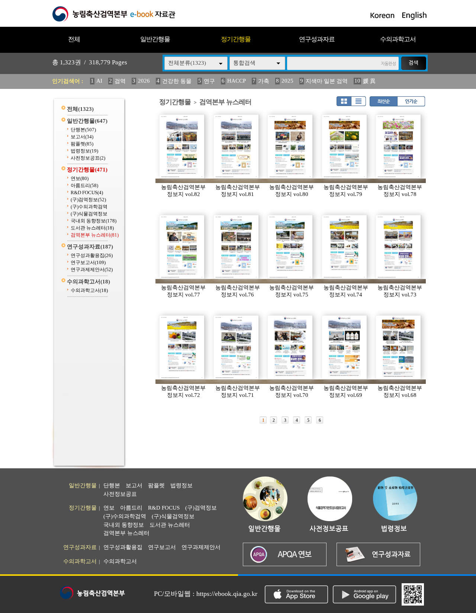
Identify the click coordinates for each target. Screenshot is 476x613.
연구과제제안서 (92, 269)
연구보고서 (88, 262)
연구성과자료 (317, 39)
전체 (74, 39)
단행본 (83, 129)
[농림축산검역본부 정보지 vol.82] (182, 147)
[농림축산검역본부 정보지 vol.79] (345, 147)
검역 (120, 81)
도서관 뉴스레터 (92, 228)
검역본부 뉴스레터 (95, 235)
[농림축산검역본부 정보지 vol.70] (290, 347)
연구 (209, 81)
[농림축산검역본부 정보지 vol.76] (236, 247)
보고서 (82, 136)
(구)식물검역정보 (89, 213)
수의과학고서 (398, 39)
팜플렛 (82, 144)
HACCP (236, 81)
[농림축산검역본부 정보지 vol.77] (182, 247)
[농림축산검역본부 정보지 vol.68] (399, 347)
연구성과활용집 (92, 255)
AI (99, 81)
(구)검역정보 (88, 199)
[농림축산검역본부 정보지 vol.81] (236, 147)
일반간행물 (155, 39)
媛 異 (369, 81)
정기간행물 (236, 39)
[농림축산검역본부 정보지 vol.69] (345, 347)
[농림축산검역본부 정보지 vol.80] (290, 147)
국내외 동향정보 (93, 221)
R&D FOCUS (87, 192)
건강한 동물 (177, 81)
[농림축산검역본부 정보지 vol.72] (182, 347)
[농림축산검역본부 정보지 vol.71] (236, 347)
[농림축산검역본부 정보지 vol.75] (290, 247)
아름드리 (84, 185)
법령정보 (84, 151)
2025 (287, 81)
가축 (263, 81)
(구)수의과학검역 (89, 206)
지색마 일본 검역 (327, 81)
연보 (80, 178)
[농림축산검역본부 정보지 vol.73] (399, 247)
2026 (144, 81)
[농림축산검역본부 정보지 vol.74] (345, 247)
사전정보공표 (88, 158)
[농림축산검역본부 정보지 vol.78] (399, 147)
